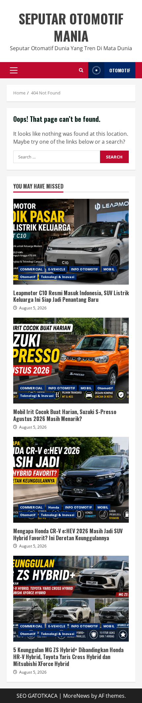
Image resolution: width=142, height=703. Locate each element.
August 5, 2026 (33, 308)
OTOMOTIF (119, 70)
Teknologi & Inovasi (57, 276)
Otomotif (27, 276)
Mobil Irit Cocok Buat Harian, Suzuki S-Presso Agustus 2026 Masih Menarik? (71, 361)
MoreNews (76, 695)
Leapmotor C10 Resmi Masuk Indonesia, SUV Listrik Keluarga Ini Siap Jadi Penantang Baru (71, 242)
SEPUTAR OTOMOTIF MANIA (71, 27)
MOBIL (109, 269)
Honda (53, 507)
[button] (14, 70)
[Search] (81, 70)
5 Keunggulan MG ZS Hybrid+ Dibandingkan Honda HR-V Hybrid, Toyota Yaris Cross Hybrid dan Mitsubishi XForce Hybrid (71, 599)
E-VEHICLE (56, 269)
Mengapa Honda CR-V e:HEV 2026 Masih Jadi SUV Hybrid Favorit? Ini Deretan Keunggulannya (71, 480)
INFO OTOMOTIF (84, 269)
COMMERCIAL (31, 269)
